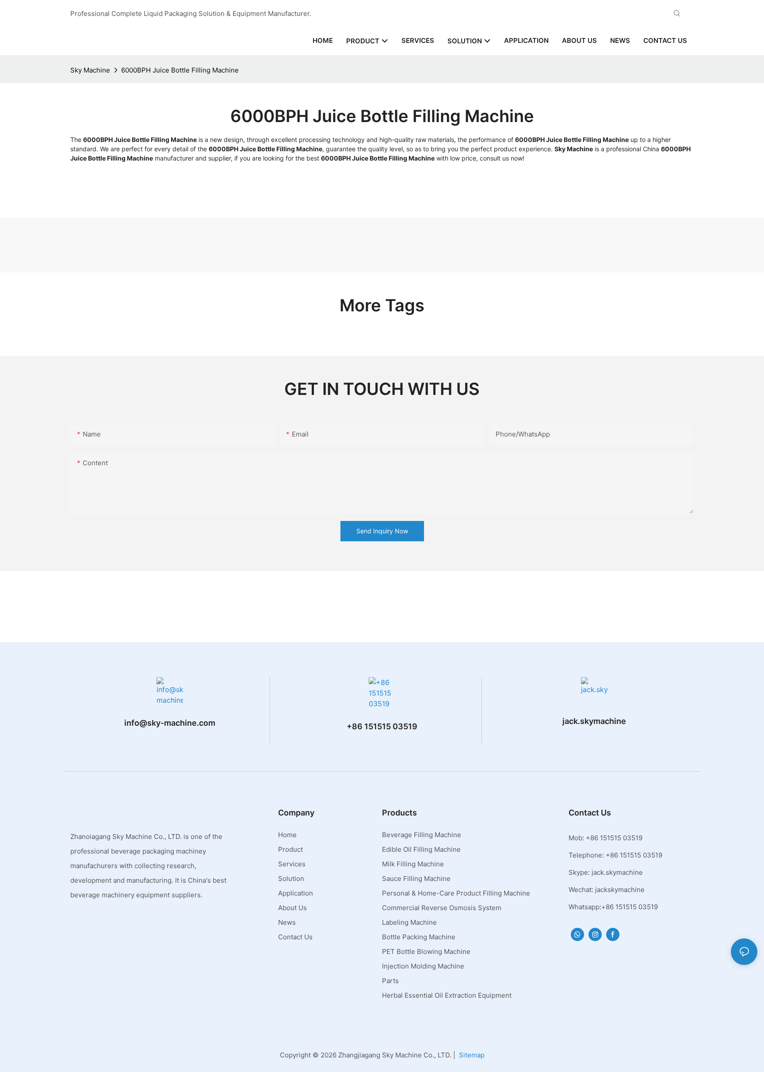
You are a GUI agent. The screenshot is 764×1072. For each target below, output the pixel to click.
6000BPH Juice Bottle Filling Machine (180, 70)
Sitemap (472, 1055)
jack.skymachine (594, 721)
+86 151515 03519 (382, 726)
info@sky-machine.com (169, 722)
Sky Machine (90, 70)
